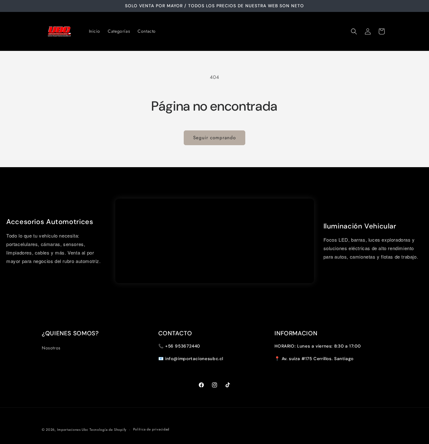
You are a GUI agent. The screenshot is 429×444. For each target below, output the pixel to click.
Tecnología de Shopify (108, 429)
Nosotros (51, 348)
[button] (354, 31)
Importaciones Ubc (72, 429)
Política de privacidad (151, 429)
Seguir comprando (214, 137)
